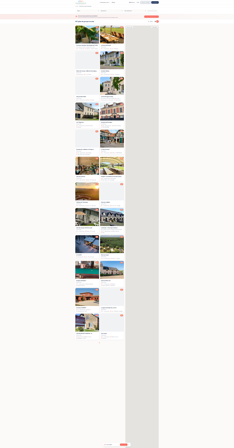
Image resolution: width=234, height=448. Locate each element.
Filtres (151, 21)
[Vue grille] (155, 21)
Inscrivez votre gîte (145, 2)
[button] (151, 255)
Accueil (76, 6)
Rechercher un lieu (105, 2)
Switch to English (124, 444)
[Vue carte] (157, 21)
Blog (114, 2)
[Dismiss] (129, 444)
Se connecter (155, 2)
